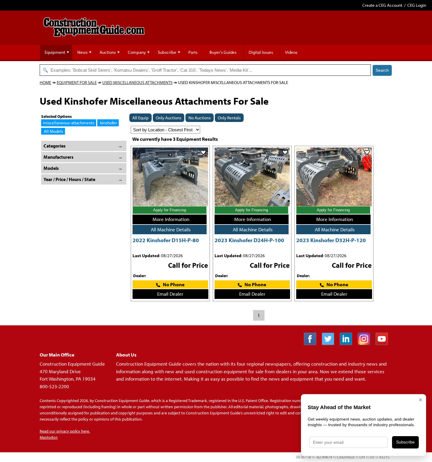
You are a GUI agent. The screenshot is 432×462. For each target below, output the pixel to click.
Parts (192, 52)
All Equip (140, 117)
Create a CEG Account (382, 5)
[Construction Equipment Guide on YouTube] (384, 343)
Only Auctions (168, 117)
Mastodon (49, 437)
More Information (171, 219)
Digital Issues (261, 52)
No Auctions (199, 117)
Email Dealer (170, 294)
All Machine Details (171, 229)
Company (137, 52)
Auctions (108, 52)
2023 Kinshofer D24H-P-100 (249, 240)
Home (45, 82)
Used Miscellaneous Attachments (137, 82)
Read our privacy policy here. (65, 431)
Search (382, 70)
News (82, 52)
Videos (291, 52)
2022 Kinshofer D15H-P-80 (166, 240)
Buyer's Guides (223, 52)
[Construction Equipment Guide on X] (330, 343)
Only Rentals (229, 117)
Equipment (55, 52)
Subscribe (167, 52)
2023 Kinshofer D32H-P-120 (331, 240)
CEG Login (416, 5)
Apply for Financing (169, 210)
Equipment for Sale (77, 82)
